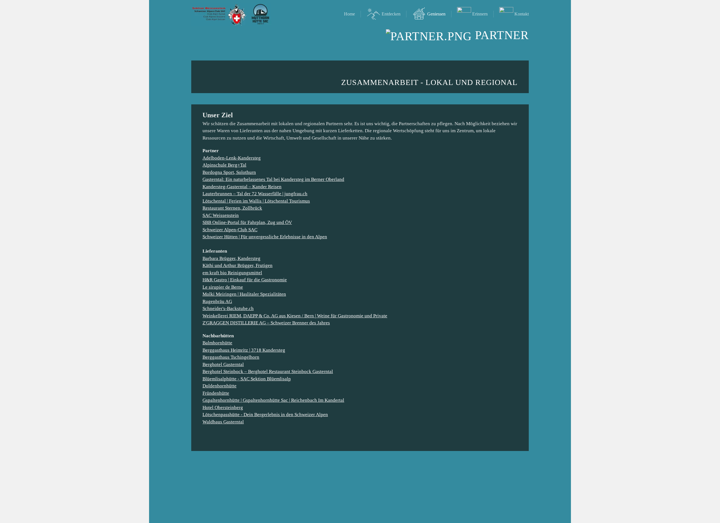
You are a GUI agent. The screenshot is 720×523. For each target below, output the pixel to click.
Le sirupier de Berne (222, 287)
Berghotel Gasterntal (223, 364)
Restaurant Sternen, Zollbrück (232, 208)
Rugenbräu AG (217, 301)
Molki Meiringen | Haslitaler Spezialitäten (244, 294)
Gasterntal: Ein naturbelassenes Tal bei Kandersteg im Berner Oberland (273, 179)
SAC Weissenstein (220, 215)
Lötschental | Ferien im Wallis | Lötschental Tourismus (256, 201)
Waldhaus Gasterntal (223, 422)
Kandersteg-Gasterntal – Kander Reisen (242, 186)
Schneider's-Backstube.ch (228, 308)
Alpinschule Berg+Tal (224, 165)
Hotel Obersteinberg (222, 407)
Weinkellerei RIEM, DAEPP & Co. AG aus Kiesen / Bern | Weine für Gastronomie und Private (294, 315)
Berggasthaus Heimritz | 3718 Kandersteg (243, 350)
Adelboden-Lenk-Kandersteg (231, 158)
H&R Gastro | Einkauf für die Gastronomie (244, 279)
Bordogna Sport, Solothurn (229, 172)
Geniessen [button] (436, 14)
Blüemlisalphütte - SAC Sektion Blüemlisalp (246, 378)
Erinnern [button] (480, 14)
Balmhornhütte (217, 342)
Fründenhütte (215, 393)
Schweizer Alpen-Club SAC (229, 229)
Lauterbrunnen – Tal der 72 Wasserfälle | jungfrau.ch (254, 193)
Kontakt (521, 14)
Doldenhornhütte (219, 386)
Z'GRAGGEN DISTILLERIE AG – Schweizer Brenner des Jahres (266, 323)
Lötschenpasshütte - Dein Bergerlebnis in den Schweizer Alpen (265, 414)
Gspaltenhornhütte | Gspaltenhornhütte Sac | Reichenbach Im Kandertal (273, 400)
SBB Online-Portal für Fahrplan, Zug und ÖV (247, 222)
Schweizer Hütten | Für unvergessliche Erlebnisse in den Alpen (264, 236)
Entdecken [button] (391, 14)
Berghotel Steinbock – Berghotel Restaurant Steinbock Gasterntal (267, 371)
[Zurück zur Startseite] (231, 14)
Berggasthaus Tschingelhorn (230, 357)
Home (349, 14)
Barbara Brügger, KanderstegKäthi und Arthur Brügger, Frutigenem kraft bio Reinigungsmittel (237, 265)
